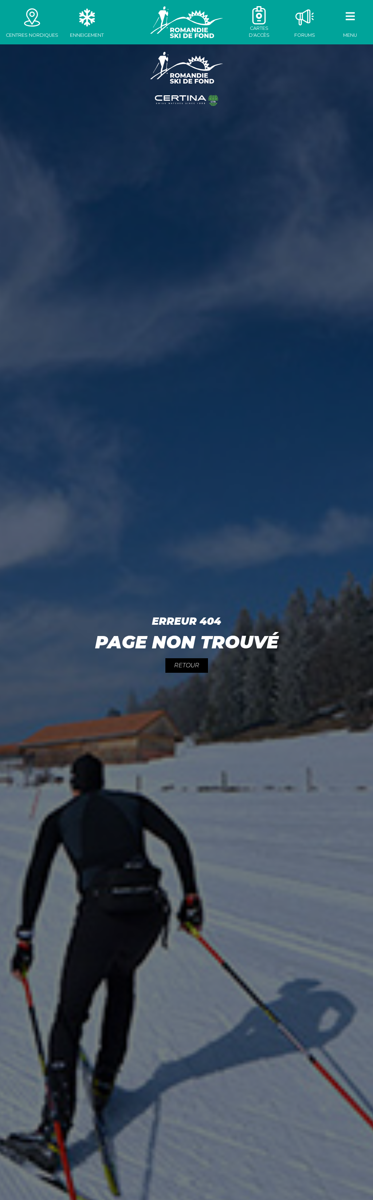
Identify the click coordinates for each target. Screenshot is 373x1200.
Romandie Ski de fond (186, 22)
